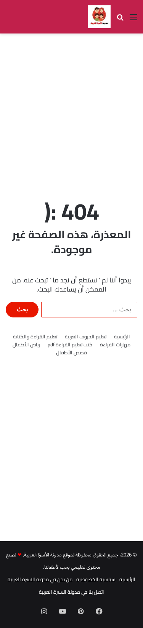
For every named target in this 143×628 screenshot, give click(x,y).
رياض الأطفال (26, 345)
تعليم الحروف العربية (85, 337)
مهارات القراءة (115, 345)
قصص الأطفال (71, 353)
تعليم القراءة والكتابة (35, 337)
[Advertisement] (71, 112)
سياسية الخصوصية (96, 579)
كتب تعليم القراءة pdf (70, 345)
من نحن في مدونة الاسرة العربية (40, 579)
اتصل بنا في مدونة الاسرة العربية (71, 591)
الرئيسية (122, 337)
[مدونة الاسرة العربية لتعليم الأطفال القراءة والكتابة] (99, 16)
